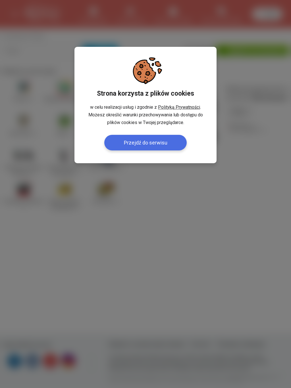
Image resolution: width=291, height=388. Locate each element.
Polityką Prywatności (179, 107)
